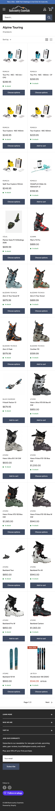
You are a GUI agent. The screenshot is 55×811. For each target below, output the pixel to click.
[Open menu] (4, 9)
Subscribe (11, 766)
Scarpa (33, 237)
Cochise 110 (34, 349)
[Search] (49, 17)
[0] (50, 9)
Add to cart (41, 146)
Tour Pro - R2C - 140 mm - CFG (13, 76)
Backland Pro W (36, 570)
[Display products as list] (51, 39)
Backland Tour (8, 570)
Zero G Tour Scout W (11, 296)
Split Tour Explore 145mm (13, 184)
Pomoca (6, 71)
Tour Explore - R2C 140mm (13, 131)
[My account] (44, 9)
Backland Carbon (37, 624)
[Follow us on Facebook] (4, 787)
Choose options (14, 92)
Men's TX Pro (35, 240)
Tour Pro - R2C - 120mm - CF (41, 75)
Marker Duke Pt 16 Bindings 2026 (13, 241)
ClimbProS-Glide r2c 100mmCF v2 (38, 185)
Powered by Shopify (9, 805)
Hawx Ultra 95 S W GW (12, 458)
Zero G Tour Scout (37, 296)
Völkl (5, 237)
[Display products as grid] (47, 39)
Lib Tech (33, 673)
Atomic (33, 399)
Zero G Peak (7, 349)
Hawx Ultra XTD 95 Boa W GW (40, 403)
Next (47, 702)
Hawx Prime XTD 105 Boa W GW (41, 515)
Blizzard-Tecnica (10, 293)
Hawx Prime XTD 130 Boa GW (40, 459)
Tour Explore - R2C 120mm (40, 131)
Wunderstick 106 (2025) (39, 677)
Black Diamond (9, 399)
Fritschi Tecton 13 (9, 402)
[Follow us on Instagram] (9, 787)
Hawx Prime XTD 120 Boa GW (12, 515)
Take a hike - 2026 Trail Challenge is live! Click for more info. (27, 2)
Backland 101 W (9, 677)
